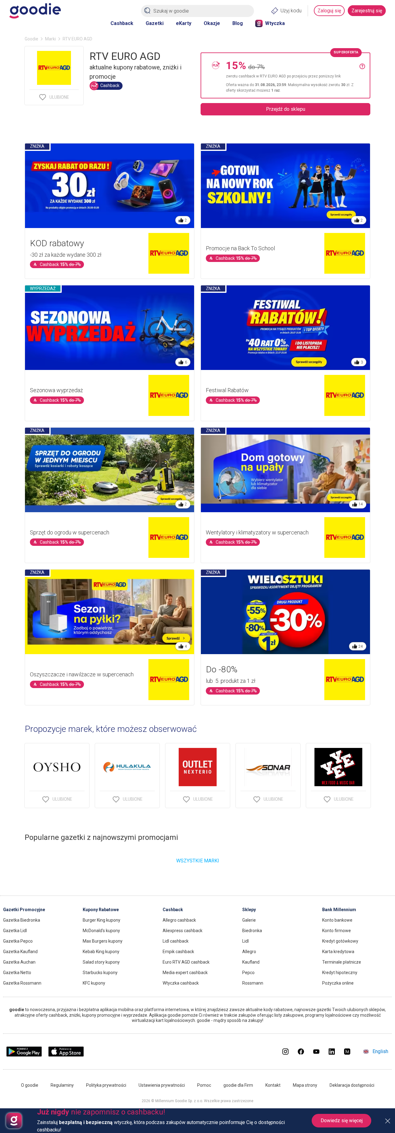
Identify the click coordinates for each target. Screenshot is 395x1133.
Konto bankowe (337, 920)
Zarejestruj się (366, 11)
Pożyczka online (338, 983)
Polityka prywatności (106, 1085)
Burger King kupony (101, 920)
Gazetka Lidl (15, 930)
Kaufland (251, 962)
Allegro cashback (179, 920)
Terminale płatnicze (341, 962)
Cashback (121, 23)
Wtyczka (275, 23)
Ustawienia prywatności (162, 1085)
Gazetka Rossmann (22, 983)
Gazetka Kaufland (20, 951)
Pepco (248, 972)
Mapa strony (305, 1085)
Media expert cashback (185, 972)
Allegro (249, 951)
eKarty (183, 23)
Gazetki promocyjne (24, 909)
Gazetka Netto (17, 972)
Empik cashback (178, 951)
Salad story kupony (101, 962)
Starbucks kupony (100, 972)
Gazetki (155, 23)
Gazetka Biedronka (21, 920)
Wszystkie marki (197, 861)
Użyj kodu (291, 11)
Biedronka (252, 930)
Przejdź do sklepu (285, 109)
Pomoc (204, 1085)
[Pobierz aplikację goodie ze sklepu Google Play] (24, 1055)
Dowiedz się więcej (342, 1120)
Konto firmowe (336, 930)
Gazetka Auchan (19, 962)
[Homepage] (35, 11)
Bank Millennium (339, 909)
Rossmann (252, 983)
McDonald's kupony (101, 930)
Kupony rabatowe (101, 909)
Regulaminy (62, 1085)
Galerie (249, 920)
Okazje (212, 23)
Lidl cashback (176, 941)
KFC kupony (94, 983)
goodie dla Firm (238, 1085)
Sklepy (249, 909)
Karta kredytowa (338, 951)
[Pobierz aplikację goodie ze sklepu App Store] (66, 1055)
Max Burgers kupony (103, 941)
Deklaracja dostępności (352, 1085)
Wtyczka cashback (181, 983)
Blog (237, 23)
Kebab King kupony (101, 951)
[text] (293, 75)
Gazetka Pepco (18, 941)
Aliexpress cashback (182, 930)
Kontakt (273, 1085)
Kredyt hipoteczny (339, 972)
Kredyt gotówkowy (340, 941)
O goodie (29, 1085)
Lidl (245, 941)
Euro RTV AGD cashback (186, 962)
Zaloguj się (329, 11)
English (380, 1051)
